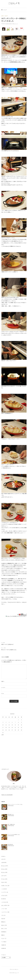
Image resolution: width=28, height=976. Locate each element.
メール (3, 687)
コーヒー (3, 908)
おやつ (2, 15)
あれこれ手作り (4, 905)
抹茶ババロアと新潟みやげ (7, 644)
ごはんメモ (14, 3)
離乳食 (2, 921)
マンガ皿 (3, 941)
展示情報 (3, 931)
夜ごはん (3, 865)
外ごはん (3, 879)
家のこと (3, 928)
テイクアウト (4, 892)
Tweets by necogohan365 (6, 794)
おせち (2, 859)
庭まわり (3, 925)
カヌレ (2, 915)
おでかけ (3, 895)
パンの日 (3, 888)
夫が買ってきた (4, 885)
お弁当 (2, 862)
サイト (2, 693)
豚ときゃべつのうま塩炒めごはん (9, 649)
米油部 (2, 945)
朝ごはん (3, 872)
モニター (6, 15)
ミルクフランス (4, 912)
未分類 (2, 948)
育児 (2, 918)
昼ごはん (3, 869)
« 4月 (2, 734)
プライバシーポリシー (14, 969)
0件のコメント (15, 23)
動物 (2, 935)
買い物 (2, 898)
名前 (2, 681)
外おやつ (3, 882)
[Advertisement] (14, 33)
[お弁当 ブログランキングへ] (23, 614)
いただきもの (4, 902)
